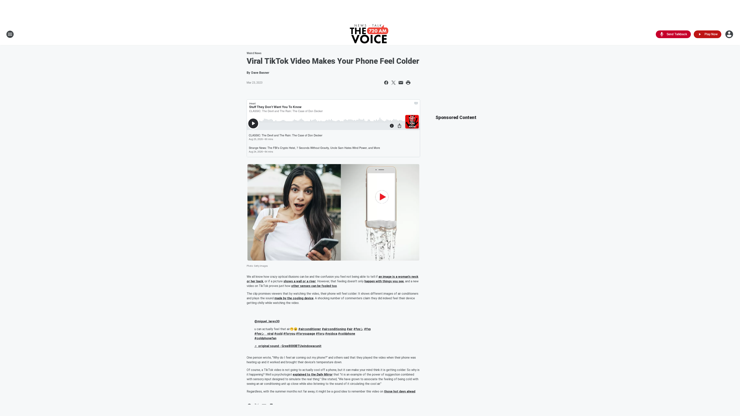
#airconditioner (309, 329)
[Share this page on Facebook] (386, 82)
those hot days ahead (399, 391)
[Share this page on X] (393, 82)
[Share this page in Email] (401, 82)
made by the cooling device (294, 298)
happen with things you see (384, 281)
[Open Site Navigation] (10, 34)
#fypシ (358, 329)
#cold (278, 333)
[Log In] (729, 34)
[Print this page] (408, 82)
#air (350, 329)
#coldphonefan (265, 338)
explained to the (305, 374)
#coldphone (346, 333)
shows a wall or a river (299, 281)
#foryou (289, 333)
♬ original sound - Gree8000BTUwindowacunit (287, 346)
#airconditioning (334, 329)
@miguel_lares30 (266, 321)
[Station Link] (370, 34)
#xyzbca (331, 333)
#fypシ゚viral (263, 333)
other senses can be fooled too (314, 286)
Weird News (254, 53)
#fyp (367, 329)
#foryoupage (305, 333)
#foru (320, 333)
